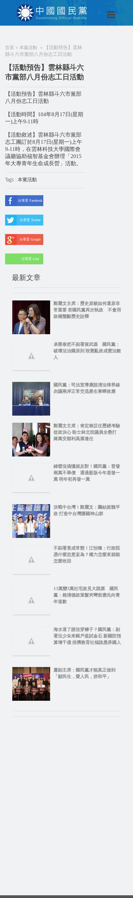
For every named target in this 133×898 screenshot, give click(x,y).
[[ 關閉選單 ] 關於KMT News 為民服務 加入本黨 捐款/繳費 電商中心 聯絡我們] (93, 7)
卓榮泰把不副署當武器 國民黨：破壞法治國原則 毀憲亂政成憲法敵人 (87, 351)
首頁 (9, 47)
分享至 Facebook (30, 200)
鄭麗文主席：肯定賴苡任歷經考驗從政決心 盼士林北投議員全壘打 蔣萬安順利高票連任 (87, 432)
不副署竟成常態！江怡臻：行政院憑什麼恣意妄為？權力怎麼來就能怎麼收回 (87, 554)
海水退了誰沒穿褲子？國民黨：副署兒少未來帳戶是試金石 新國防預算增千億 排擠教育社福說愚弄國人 (87, 636)
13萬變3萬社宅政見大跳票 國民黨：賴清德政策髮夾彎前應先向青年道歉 (87, 595)
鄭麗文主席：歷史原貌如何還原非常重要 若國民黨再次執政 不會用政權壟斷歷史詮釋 (87, 310)
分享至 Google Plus (30, 241)
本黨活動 (28, 47)
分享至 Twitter (30, 220)
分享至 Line (30, 259)
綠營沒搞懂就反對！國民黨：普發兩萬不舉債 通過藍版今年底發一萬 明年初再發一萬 (87, 473)
